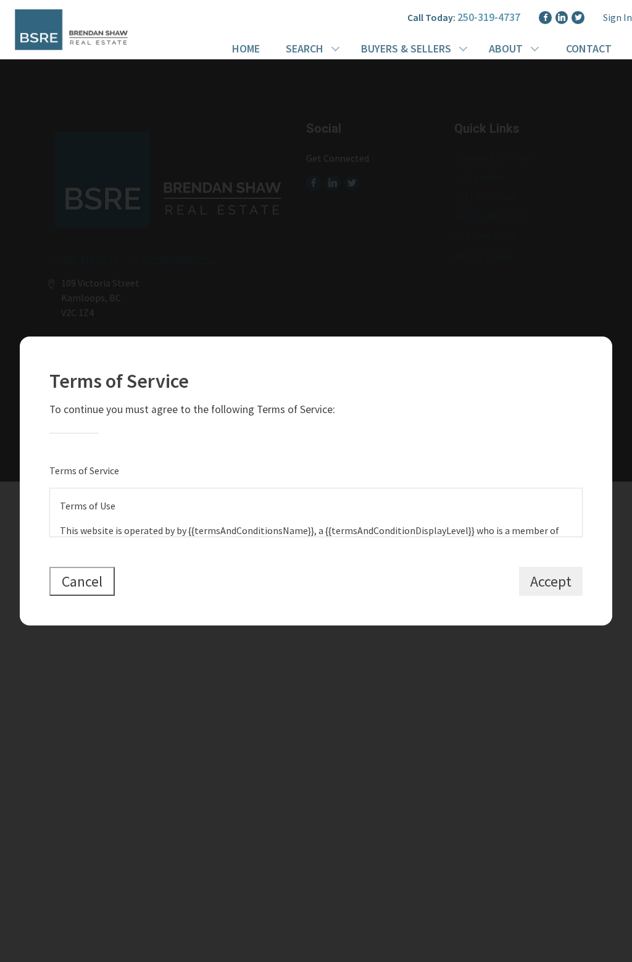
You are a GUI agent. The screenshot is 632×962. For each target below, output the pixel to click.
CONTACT (589, 48)
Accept (551, 581)
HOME (246, 48)
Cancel (82, 581)
